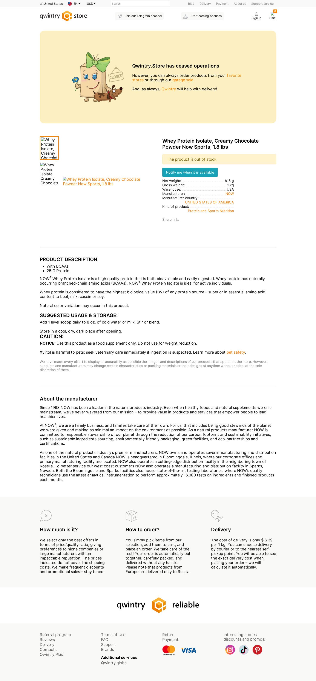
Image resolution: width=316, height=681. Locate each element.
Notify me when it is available (190, 172)
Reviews (47, 639)
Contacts (48, 649)
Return (168, 634)
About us (240, 3)
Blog (191, 3)
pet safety (236, 352)
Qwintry (168, 89)
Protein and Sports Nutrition (211, 211)
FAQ (104, 639)
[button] (74, 4)
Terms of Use (113, 634)
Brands (107, 649)
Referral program (55, 634)
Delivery (205, 3)
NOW (229, 193)
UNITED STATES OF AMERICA (209, 202)
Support (108, 644)
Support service (262, 3)
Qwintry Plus (51, 654)
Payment (222, 3)
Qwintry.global (114, 663)
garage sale (182, 80)
